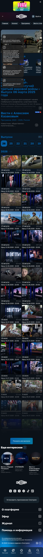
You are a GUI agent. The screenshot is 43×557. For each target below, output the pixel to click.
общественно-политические (12, 124)
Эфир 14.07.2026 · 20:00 (31, 359)
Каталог (15, 23)
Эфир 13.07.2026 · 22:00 (10, 378)
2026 (10, 151)
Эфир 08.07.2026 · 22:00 (10, 415)
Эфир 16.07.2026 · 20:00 (31, 322)
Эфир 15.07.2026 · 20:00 (31, 341)
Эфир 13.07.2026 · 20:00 (31, 378)
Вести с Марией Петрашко (7, 467)
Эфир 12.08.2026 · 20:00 (31, 266)
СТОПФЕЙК (19, 467)
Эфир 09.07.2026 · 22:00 (10, 397)
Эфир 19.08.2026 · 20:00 (31, 191)
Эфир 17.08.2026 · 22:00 (10, 229)
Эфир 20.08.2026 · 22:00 (31, 172)
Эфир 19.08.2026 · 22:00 (10, 191)
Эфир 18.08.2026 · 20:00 (31, 210)
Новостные (6, 123)
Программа (25, 23)
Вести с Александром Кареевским (34, 468)
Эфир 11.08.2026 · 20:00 (31, 285)
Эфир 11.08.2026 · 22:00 (10, 285)
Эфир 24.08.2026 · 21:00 (10, 172)
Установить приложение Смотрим (21, 500)
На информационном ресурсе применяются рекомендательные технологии (17, 539)
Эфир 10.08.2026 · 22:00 (10, 303)
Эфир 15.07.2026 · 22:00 (10, 341)
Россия (27, 120)
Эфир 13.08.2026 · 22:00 (10, 247)
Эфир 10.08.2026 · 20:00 (31, 303)
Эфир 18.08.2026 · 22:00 (10, 210)
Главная (5, 23)
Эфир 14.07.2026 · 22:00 (10, 359)
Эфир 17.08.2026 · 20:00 (31, 229)
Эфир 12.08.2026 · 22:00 (10, 266)
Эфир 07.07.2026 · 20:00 (31, 434)
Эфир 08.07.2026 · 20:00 (31, 415)
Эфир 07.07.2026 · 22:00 (10, 434)
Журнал (7, 523)
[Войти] (33, 16)
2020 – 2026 (17, 120)
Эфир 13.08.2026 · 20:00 (31, 247)
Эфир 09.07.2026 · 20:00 (31, 397)
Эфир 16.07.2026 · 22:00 (10, 322)
